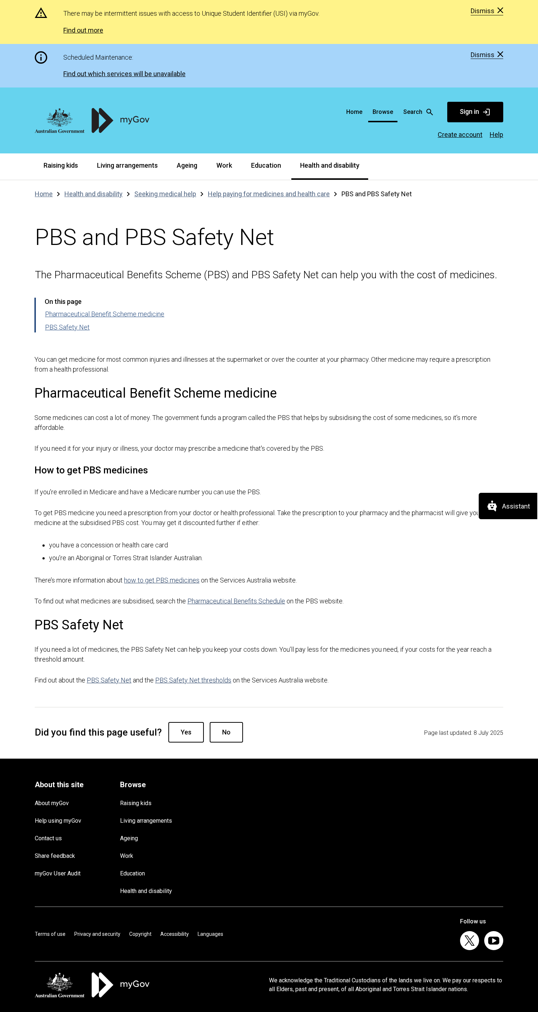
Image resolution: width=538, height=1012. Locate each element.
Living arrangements (127, 165)
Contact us (48, 838)
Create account (460, 134)
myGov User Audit (58, 873)
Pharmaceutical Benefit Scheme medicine (104, 314)
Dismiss (482, 11)
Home (354, 111)
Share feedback (55, 855)
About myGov (52, 803)
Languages (210, 934)
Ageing (187, 165)
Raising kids (61, 165)
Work (224, 165)
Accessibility (174, 934)
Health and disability (329, 165)
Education (266, 165)
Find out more (83, 30)
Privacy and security (97, 934)
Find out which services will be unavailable (124, 74)
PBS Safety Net (67, 327)
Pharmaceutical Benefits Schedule (236, 601)
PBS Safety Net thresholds (193, 680)
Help (496, 134)
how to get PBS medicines (161, 580)
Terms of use (50, 934)
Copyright (140, 934)
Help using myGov (58, 820)
